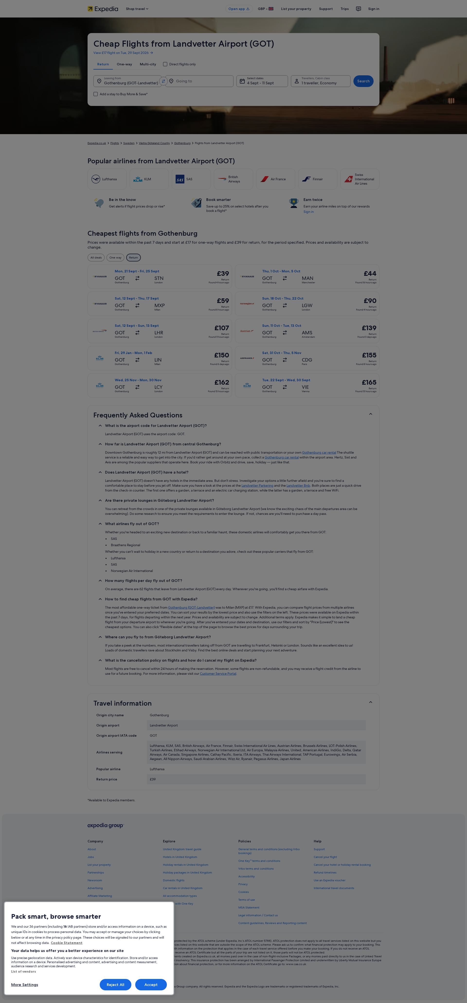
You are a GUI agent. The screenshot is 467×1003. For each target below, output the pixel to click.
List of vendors (23, 971)
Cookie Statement (66, 943)
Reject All (116, 984)
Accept (151, 984)
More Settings (24, 984)
